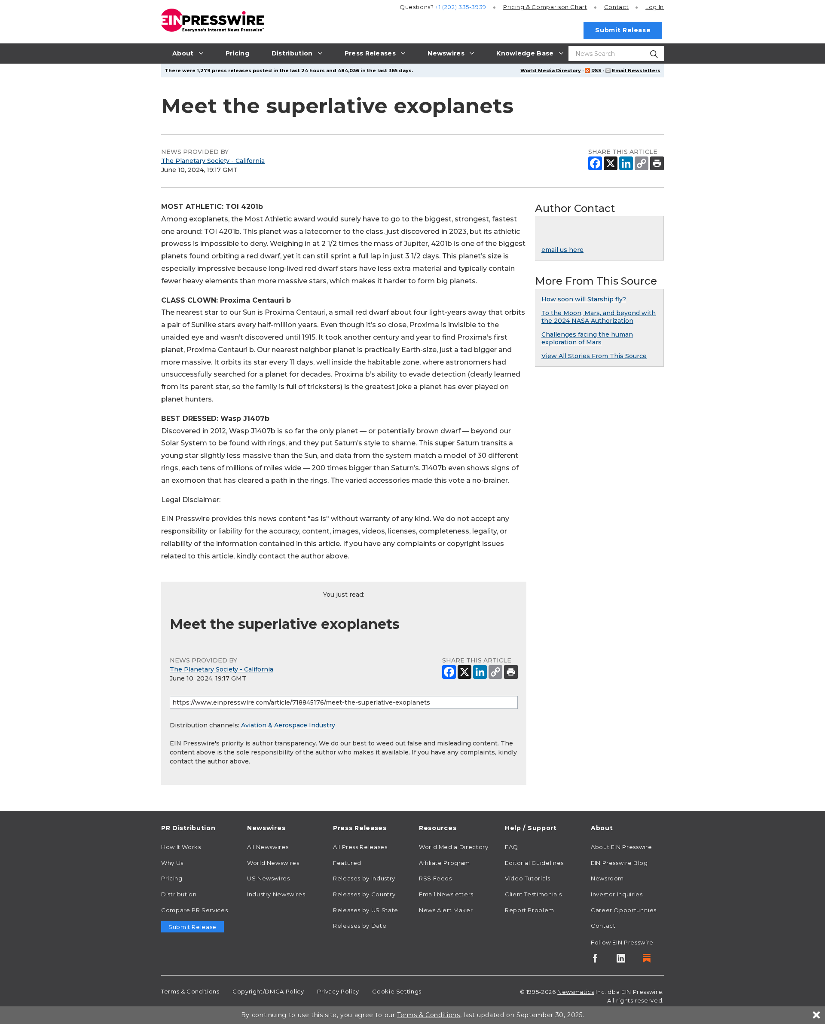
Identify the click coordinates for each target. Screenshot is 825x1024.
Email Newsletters (636, 70)
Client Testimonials (533, 894)
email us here (562, 250)
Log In (654, 6)
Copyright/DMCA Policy (268, 991)
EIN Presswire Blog (619, 862)
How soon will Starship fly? (583, 299)
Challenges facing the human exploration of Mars (587, 338)
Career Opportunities (624, 910)
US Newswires (268, 878)
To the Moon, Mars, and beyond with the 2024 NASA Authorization (598, 317)
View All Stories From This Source (594, 356)
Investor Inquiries (617, 894)
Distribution (179, 894)
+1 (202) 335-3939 (460, 6)
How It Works (181, 846)
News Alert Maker (446, 910)
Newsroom (607, 878)
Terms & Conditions (190, 991)
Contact (616, 6)
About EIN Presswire (621, 846)
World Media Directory (550, 70)
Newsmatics (575, 991)
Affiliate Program (444, 862)
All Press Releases (360, 846)
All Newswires (267, 846)
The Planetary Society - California (213, 161)
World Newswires (273, 862)
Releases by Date (359, 925)
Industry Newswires (276, 894)
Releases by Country (364, 894)
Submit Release (623, 30)
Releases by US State (365, 910)
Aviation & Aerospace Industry (288, 725)
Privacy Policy (338, 991)
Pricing (545, 6)
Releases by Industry (364, 878)
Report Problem (529, 910)
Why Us (172, 862)
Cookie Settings (397, 991)
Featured (347, 862)
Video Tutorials (527, 878)
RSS (596, 70)
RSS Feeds (435, 878)
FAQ (511, 846)
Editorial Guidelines (534, 862)
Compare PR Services (194, 910)
